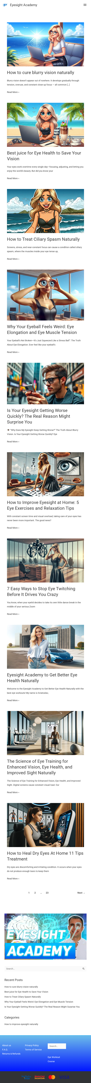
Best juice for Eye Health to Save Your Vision (26, 991)
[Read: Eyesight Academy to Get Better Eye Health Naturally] (45, 646)
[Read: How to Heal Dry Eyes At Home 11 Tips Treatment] (45, 825)
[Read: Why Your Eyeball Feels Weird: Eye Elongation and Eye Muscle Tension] (45, 295)
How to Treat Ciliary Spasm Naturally (43, 239)
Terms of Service (33, 1049)
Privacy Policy (32, 1045)
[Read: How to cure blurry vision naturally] (45, 44)
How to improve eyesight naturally (21, 1024)
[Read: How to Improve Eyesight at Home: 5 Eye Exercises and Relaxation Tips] (45, 474)
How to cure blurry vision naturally (40, 72)
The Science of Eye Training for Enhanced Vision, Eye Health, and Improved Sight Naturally (39, 767)
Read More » (13, 91)
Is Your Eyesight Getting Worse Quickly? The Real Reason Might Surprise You (38, 416)
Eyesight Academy (23, 5)
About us (6, 1045)
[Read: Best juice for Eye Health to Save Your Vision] (45, 124)
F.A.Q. (5, 1049)
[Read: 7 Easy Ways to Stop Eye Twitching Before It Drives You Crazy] (45, 560)
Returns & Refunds (11, 1053)
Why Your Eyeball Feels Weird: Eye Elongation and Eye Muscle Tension (38, 1001)
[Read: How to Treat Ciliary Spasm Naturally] (45, 211)
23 (47, 892)
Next (81, 892)
